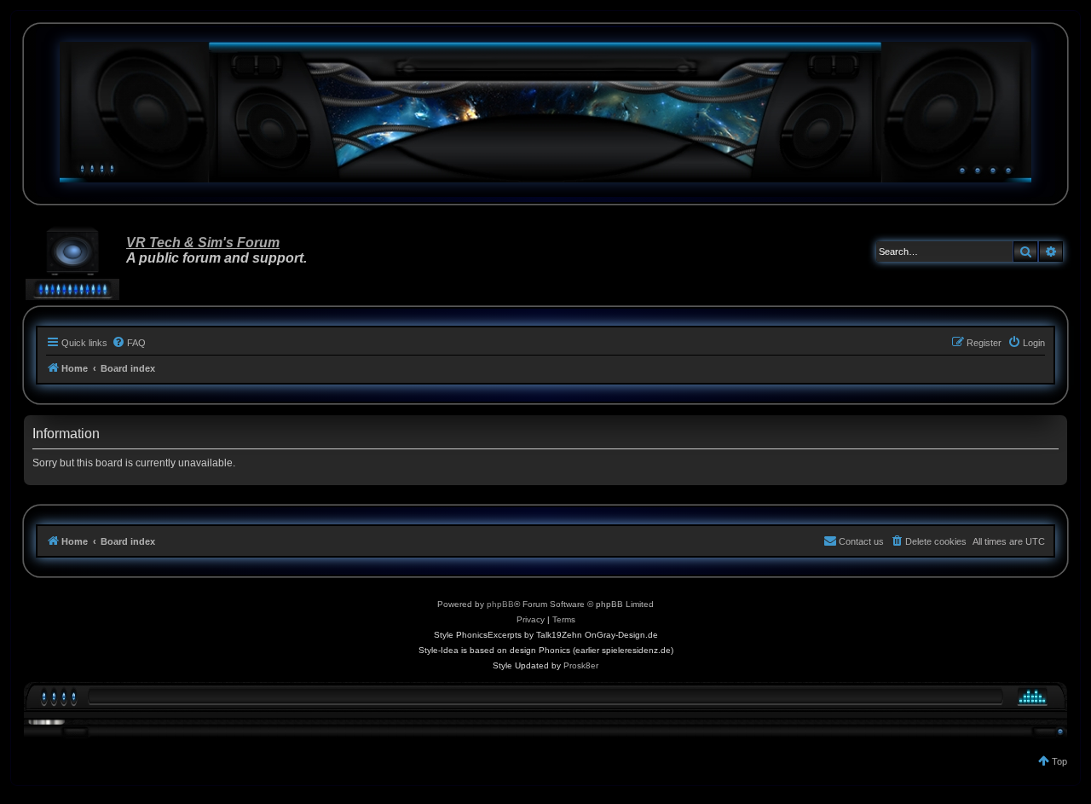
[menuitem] (129, 343)
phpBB (500, 604)
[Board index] (545, 112)
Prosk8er (580, 665)
